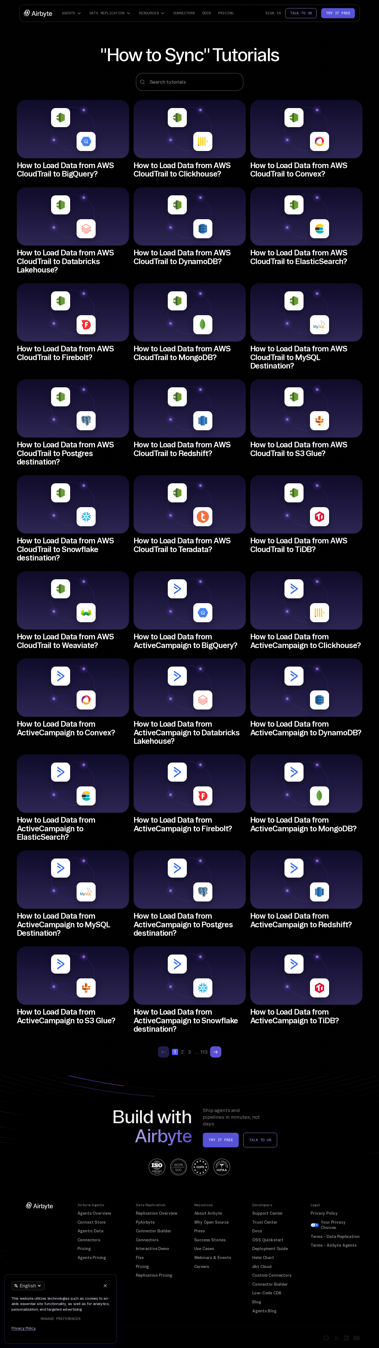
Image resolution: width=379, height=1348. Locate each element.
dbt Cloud (261, 1266)
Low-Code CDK (266, 1293)
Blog (256, 1302)
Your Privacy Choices (333, 1225)
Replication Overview (157, 1213)
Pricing (225, 13)
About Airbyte (208, 1213)
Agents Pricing (91, 1257)
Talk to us (301, 13)
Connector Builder (153, 1231)
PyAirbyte (145, 1222)
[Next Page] (215, 1052)
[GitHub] (326, 1338)
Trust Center (264, 1222)
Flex (140, 1257)
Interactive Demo (152, 1248)
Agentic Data (90, 1231)
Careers (201, 1266)
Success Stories (210, 1240)
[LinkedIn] (346, 1338)
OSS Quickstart (267, 1240)
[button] (72, 13)
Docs (206, 13)
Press (199, 1231)
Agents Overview (94, 1213)
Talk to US (260, 1140)
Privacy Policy (324, 1213)
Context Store (91, 1222)
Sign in (273, 13)
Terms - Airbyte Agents (333, 1245)
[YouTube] (356, 1338)
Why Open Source (211, 1222)
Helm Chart (263, 1257)
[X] (336, 1338)
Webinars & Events (212, 1257)
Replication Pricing (154, 1275)
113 (204, 1051)
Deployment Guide (270, 1248)
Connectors (184, 13)
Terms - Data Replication (335, 1236)
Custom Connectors (271, 1275)
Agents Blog (264, 1311)
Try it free (338, 13)
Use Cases (204, 1248)
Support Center (267, 1213)
